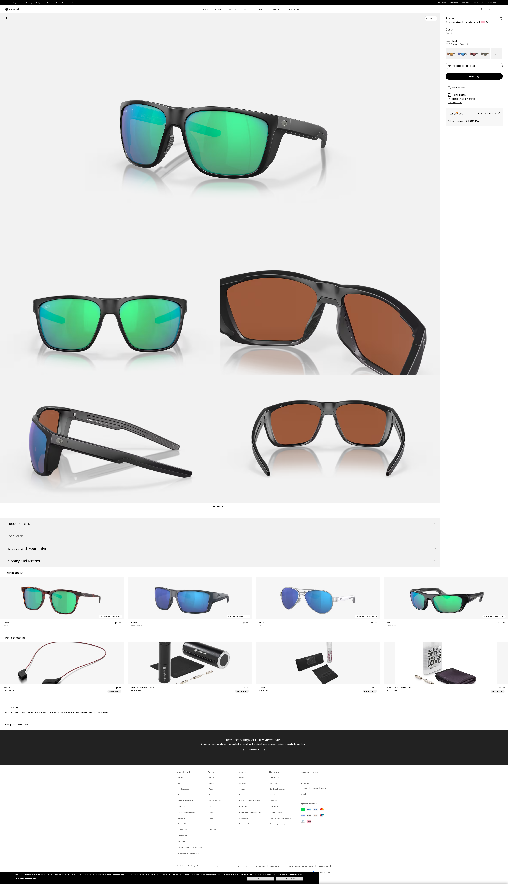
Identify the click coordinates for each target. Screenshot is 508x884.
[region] (474, 99)
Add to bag (8, 690)
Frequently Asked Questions (280, 824)
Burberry (212, 795)
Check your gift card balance (188, 853)
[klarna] (309, 822)
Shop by (12, 707)
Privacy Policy (275, 866)
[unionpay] (322, 816)
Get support (453, 3)
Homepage (10, 725)
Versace (211, 789)
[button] (7, 18)
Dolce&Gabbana (215, 801)
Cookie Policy (244, 806)
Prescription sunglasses (186, 812)
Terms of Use (323, 866)
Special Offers (183, 824)
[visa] (316, 810)
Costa (449, 29)
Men (179, 783)
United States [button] (312, 773)
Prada (211, 818)
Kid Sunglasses (183, 789)
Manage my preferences (26, 879)
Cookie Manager (295, 874)
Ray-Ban (212, 777)
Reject (261, 878)
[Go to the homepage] (13, 9)
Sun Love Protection (277, 789)
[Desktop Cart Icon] (501, 9)
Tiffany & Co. (213, 830)
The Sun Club (478, 3)
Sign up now (472, 121)
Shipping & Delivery (277, 812)
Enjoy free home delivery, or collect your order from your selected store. (39, 3)
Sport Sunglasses (37, 712)
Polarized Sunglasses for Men (92, 712)
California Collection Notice (249, 801)
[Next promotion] (72, 2)
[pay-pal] (309, 810)
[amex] (303, 816)
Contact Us (274, 783)
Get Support (274, 777)
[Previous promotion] (6, 2)
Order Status (274, 801)
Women (180, 777)
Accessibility (244, 818)
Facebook (304, 788)
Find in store (455, 103)
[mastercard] (322, 810)
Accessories (182, 795)
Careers (242, 789)
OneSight (242, 783)
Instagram (314, 788)
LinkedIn (304, 794)
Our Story (242, 777)
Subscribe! (254, 750)
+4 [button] (496, 54)
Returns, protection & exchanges (282, 818)
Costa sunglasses (15, 712)
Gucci (211, 806)
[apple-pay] (309, 816)
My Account (182, 841)
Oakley (211, 783)
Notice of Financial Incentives (250, 812)
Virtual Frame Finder (185, 801)
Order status (465, 3)
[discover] (316, 816)
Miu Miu (211, 824)
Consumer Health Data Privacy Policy (299, 866)
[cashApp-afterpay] (303, 810)
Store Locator (275, 795)
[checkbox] (501, 18)
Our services (491, 3)
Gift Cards (181, 818)
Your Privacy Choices (322, 872)
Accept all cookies (290, 878)
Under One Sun (245, 824)
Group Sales (182, 835)
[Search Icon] (482, 9)
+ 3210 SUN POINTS (487, 113)
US (502, 3)
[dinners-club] (303, 822)
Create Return (275, 806)
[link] (495, 9)
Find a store (441, 3)
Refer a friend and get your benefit (190, 847)
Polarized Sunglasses (62, 712)
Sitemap (242, 795)
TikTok (323, 788)
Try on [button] (432, 18)
